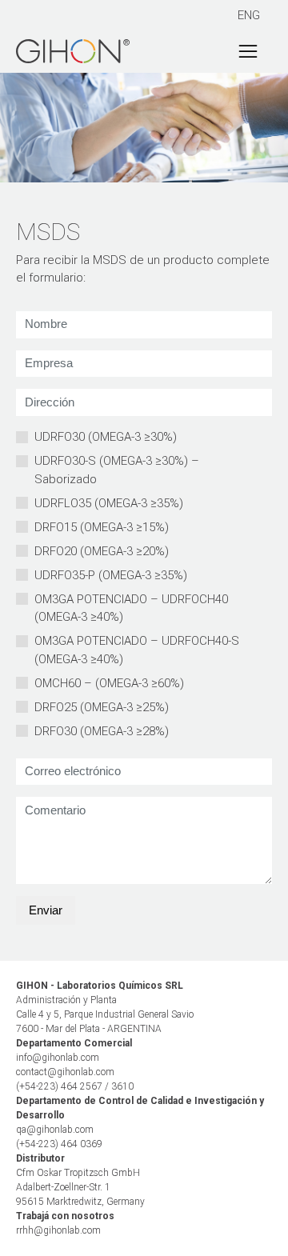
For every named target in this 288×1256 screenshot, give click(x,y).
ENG (249, 15)
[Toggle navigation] (248, 51)
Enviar (45, 910)
